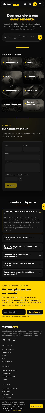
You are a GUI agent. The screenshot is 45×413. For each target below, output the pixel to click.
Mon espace (7, 373)
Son (3, 359)
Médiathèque (7, 362)
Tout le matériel (8, 349)
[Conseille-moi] (35, 4)
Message (8, 162)
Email (25, 145)
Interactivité (6, 352)
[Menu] (40, 4)
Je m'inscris (34, 312)
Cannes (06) (6, 397)
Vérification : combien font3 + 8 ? (17, 175)
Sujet (7, 153)
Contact (5, 380)
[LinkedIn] (4, 340)
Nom (6, 145)
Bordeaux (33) (7, 394)
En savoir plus (16, 410)
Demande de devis (9, 370)
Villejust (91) (6, 391)
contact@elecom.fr (9, 388)
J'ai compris (36, 406)
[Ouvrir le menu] (43, 206)
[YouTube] (14, 340)
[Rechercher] (25, 4)
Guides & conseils (8, 376)
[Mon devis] (30, 4)
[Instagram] (9, 340)
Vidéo (4, 356)
